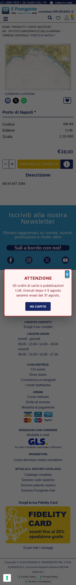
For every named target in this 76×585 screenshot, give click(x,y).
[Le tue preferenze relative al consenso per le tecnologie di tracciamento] (7, 578)
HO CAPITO (38, 306)
